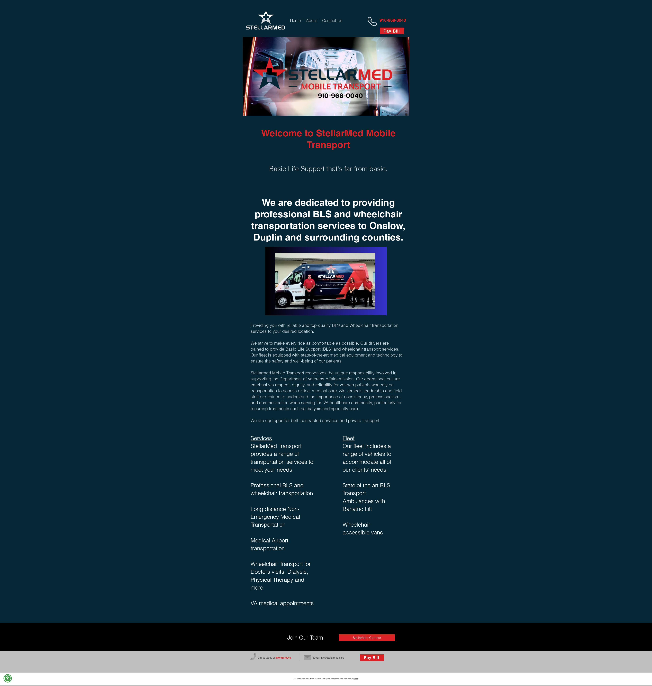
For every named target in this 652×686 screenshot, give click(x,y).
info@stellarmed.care (332, 657)
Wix (356, 678)
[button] (7, 678)
